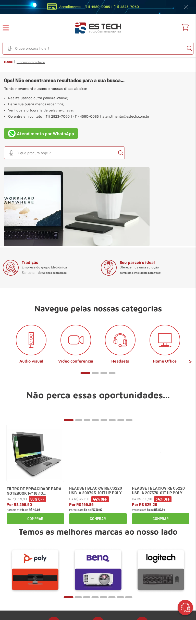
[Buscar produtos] (189, 48)
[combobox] (98, 48)
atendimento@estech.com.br (125, 116)
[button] (9, 28)
